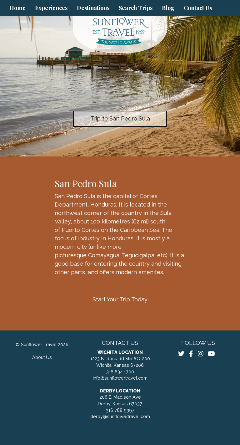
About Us (42, 357)
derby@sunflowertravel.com (120, 416)
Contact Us (198, 8)
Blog (168, 8)
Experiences (51, 8)
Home (17, 8)
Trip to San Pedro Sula (120, 118)
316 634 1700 (120, 371)
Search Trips (135, 8)
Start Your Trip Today (120, 299)
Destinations (93, 8)
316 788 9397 (120, 410)
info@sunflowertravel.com (120, 378)
